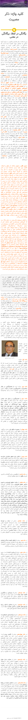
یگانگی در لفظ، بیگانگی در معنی (14, 35)
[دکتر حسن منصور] (14, 5)
